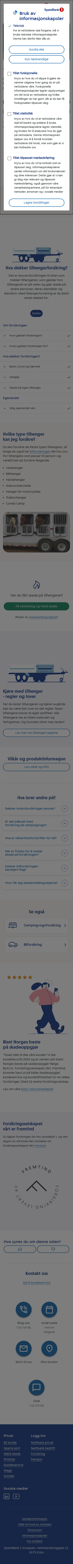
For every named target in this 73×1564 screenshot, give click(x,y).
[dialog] (36, 107)
